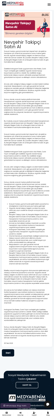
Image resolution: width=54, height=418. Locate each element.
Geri (8, 352)
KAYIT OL (27, 385)
